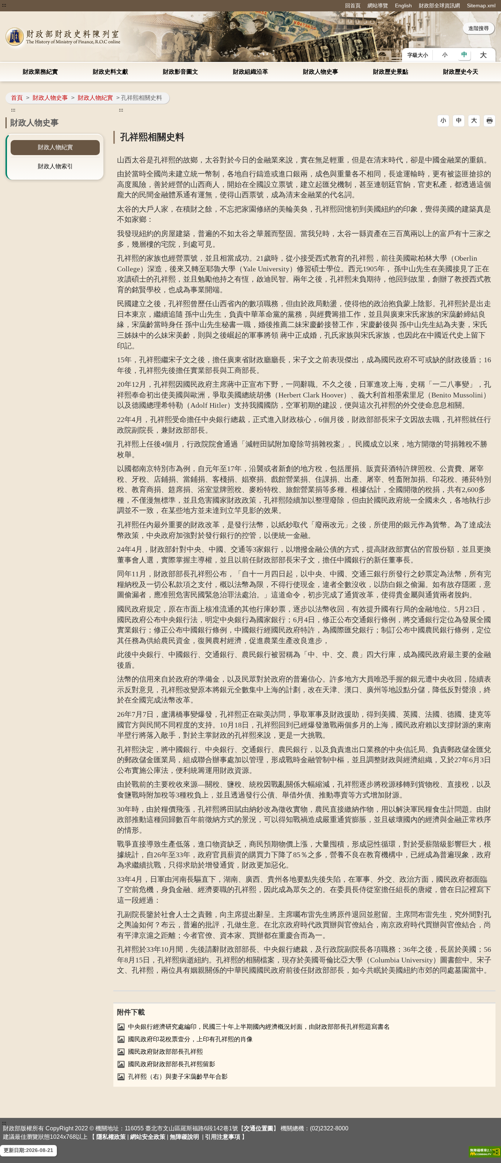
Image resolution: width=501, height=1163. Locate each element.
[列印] (489, 121)
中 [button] (464, 54)
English (403, 5)
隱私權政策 (111, 1137)
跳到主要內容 (19, 5)
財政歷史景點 (390, 72)
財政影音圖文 (180, 72)
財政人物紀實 (95, 98)
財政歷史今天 (460, 72)
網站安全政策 (147, 1137)
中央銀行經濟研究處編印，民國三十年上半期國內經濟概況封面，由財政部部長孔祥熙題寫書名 (259, 1026)
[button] (443, 121)
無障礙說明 (184, 1137)
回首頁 (353, 5)
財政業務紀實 (40, 72)
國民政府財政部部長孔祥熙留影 (171, 1064)
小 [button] (444, 55)
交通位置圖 (258, 1128)
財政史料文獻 (110, 72)
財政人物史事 (320, 72)
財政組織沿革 (250, 72)
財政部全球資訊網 (439, 5)
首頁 (17, 98)
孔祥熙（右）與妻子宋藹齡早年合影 (178, 1076)
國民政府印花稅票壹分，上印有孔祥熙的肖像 (190, 1039)
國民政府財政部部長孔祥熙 (165, 1051)
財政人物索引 (55, 166)
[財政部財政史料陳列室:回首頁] (103, 36)
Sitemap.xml (481, 5)
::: (4, 5)
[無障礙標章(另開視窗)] (485, 1152)
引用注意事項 (222, 1137)
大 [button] (483, 55)
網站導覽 (377, 5)
